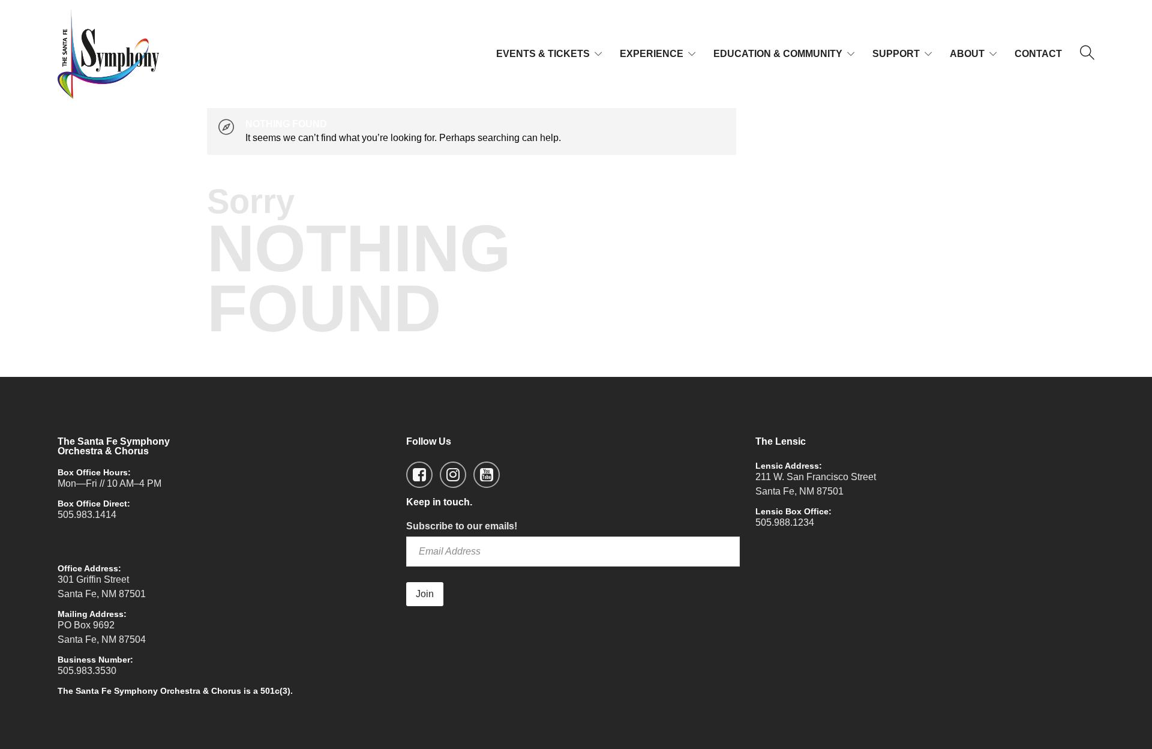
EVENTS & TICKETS (543, 54)
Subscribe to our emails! (461, 526)
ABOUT (967, 54)
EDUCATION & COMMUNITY (777, 54)
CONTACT (1038, 54)
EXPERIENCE (651, 54)
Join (425, 594)
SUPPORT (896, 54)
